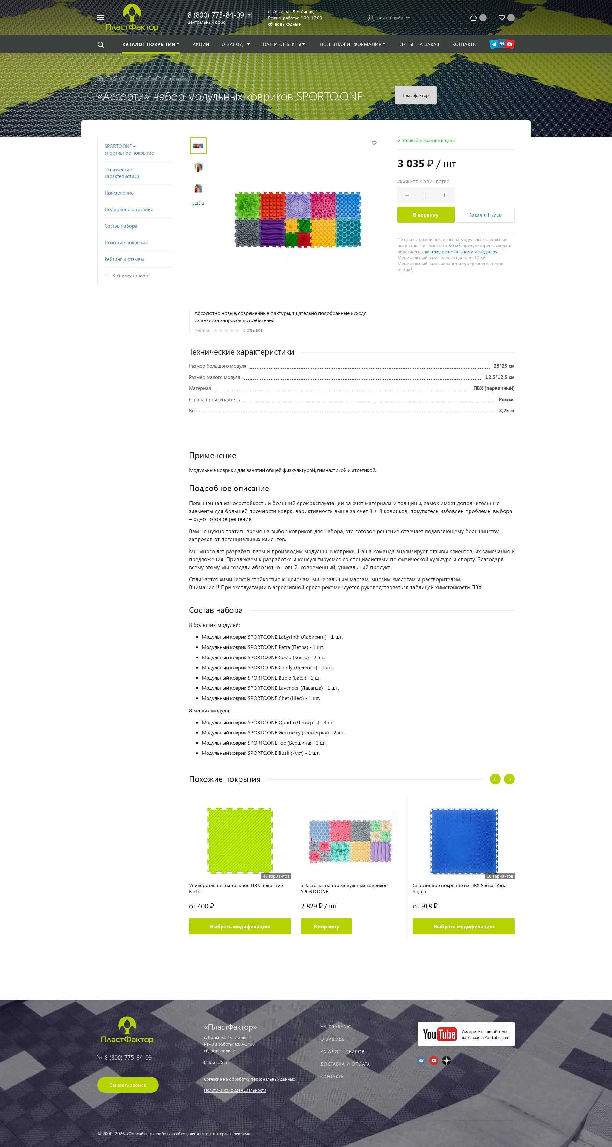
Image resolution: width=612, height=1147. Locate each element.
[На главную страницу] (132, 16)
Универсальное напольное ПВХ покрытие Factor (236, 888)
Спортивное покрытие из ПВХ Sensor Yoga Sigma (459, 888)
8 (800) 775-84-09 (216, 14)
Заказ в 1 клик (485, 214)
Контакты (332, 1076)
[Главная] (101, 79)
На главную (336, 1027)
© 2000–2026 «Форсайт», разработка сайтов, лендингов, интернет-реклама (173, 1133)
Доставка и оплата (345, 1064)
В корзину (426, 214)
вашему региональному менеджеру (461, 251)
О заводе (332, 1039)
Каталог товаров (342, 1051)
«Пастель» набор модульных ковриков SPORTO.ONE (344, 888)
